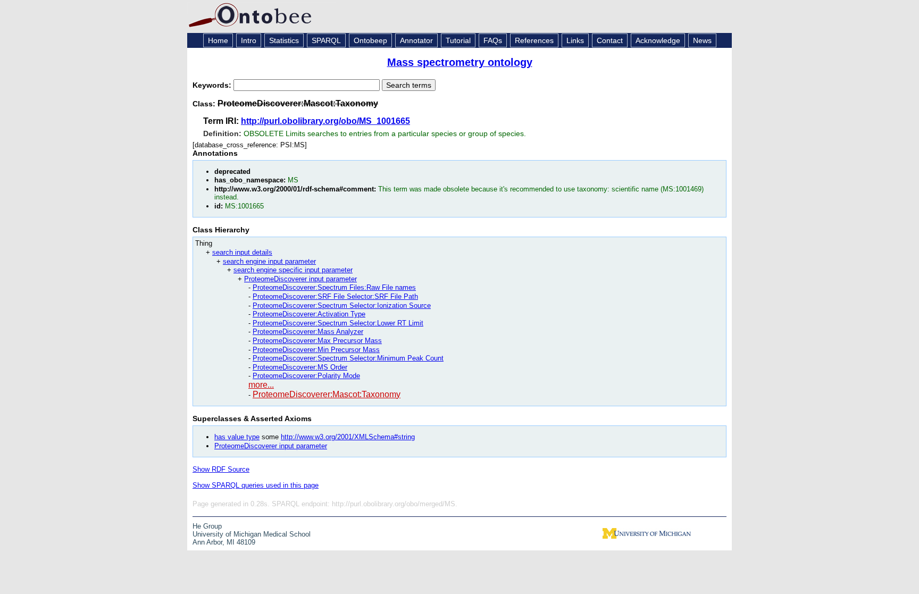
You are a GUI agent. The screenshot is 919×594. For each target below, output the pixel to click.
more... (261, 384)
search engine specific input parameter (293, 270)
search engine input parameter (269, 261)
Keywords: (213, 85)
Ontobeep (370, 40)
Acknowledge (658, 40)
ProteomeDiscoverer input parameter (300, 279)
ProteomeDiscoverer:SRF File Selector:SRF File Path (335, 296)
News (702, 40)
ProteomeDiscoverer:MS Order (300, 367)
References (534, 40)
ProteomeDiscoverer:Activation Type (309, 314)
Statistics (284, 40)
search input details (242, 252)
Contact (610, 40)
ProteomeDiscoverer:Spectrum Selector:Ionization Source (342, 305)
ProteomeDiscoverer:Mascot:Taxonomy (326, 394)
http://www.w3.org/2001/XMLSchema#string (348, 437)
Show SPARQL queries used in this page (256, 485)
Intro (248, 40)
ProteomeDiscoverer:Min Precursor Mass (316, 350)
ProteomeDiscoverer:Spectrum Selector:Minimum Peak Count (348, 358)
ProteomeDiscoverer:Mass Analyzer (308, 332)
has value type (237, 437)
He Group (207, 526)
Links (575, 40)
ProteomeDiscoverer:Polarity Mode (306, 376)
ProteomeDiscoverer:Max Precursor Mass (317, 341)
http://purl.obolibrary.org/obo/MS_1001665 (325, 121)
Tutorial (458, 40)
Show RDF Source (221, 469)
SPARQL (326, 40)
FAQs (492, 40)
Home (218, 40)
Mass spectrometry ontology (459, 62)
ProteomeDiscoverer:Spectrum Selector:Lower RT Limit (338, 323)
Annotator (416, 40)
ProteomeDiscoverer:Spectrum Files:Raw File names (334, 287)
